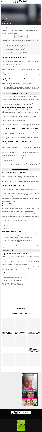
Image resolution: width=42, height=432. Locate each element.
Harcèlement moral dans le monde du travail (21, 313)
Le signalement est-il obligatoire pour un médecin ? (11, 276)
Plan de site (16, 416)
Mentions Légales (22, 416)
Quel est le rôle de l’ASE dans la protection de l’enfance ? (12, 280)
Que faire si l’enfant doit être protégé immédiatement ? (11, 281)
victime (12, 61)
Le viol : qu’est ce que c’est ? (19, 348)
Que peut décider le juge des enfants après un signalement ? (12, 284)
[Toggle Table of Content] (25, 37)
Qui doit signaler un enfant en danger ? (8, 274)
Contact (26, 416)
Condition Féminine (4, 20)
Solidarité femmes (21, 308)
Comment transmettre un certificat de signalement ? (11, 283)
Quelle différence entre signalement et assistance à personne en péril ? (14, 277)
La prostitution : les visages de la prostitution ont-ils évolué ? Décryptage (7, 368)
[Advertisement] (21, 295)
